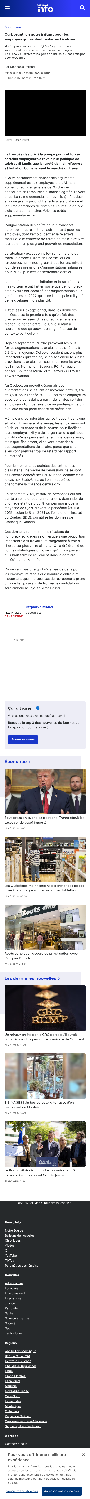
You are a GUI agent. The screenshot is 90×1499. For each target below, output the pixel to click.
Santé (9, 1313)
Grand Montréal (15, 1376)
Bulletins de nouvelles (19, 1235)
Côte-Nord (12, 1396)
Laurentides (13, 1401)
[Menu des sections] (7, 8)
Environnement (15, 1293)
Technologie (13, 1333)
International (13, 1298)
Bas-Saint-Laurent (17, 1356)
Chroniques (13, 1240)
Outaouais (12, 1411)
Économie (13, 27)
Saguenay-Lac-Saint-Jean (23, 1426)
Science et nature (17, 1318)
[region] (45, 1473)
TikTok (9, 1260)
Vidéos (9, 1245)
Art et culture (14, 1283)
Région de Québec (18, 1416)
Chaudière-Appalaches (20, 1366)
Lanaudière (12, 1381)
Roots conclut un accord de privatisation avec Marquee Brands (41, 956)
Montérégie (13, 1406)
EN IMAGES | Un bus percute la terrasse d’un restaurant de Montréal (39, 1105)
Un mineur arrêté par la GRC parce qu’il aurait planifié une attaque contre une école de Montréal (44, 1037)
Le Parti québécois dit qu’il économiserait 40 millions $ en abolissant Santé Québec (40, 1173)
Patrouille (11, 1308)
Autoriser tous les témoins (61, 1491)
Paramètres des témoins (21, 1265)
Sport (9, 1328)
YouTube (11, 1255)
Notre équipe (14, 1230)
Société (10, 1323)
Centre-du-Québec (18, 1361)
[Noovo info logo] (45, 8)
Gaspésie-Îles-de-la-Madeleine (26, 1421)
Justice (10, 1303)
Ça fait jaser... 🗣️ (24, 708)
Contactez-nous (16, 1444)
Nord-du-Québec (17, 1391)
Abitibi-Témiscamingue (20, 1351)
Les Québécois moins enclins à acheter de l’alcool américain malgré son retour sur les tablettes (44, 888)
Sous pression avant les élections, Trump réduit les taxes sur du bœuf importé (44, 820)
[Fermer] (83, 1454)
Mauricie (11, 1386)
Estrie (9, 1371)
